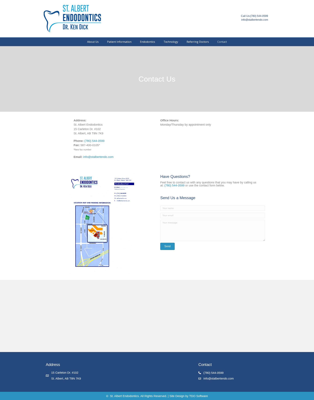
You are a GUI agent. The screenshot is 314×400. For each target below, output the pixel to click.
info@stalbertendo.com (98, 157)
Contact (222, 42)
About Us (93, 42)
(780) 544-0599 (259, 16)
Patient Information (119, 42)
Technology (171, 42)
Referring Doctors (198, 42)
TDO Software (198, 396)
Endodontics (147, 42)
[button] (167, 246)
